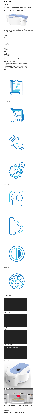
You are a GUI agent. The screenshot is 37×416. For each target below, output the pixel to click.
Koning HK (7, 1)
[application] (15, 304)
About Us (5, 33)
